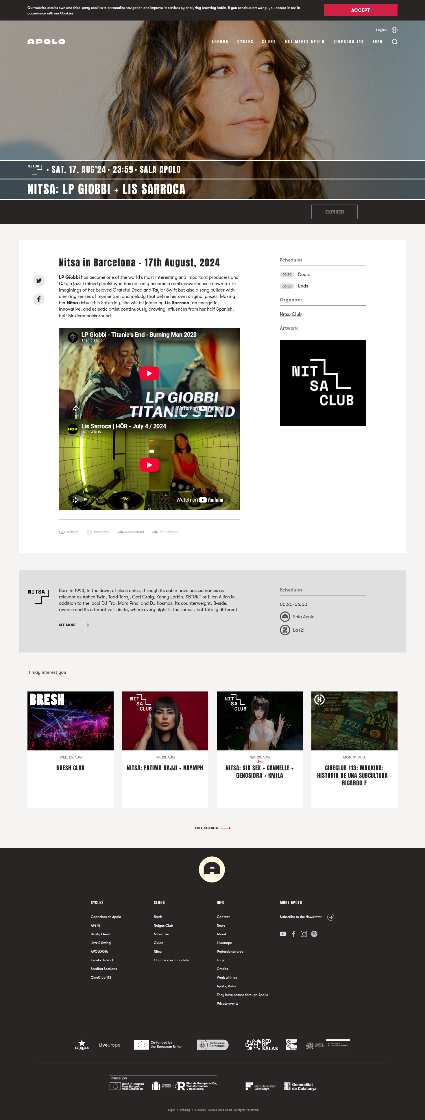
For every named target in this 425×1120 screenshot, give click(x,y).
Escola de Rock (102, 960)
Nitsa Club (291, 314)
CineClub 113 (349, 42)
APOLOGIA (99, 952)
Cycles (245, 42)
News (221, 926)
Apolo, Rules (226, 986)
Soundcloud (134, 532)
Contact (223, 917)
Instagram (102, 532)
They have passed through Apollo (242, 995)
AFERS (96, 926)
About (221, 934)
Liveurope (224, 943)
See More (68, 625)
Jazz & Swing (101, 943)
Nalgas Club (163, 926)
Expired (334, 212)
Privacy (185, 1109)
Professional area (230, 952)
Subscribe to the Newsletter (300, 917)
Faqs (220, 960)
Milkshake (161, 934)
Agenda (220, 42)
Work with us (227, 978)
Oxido (158, 943)
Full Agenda (207, 828)
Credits (222, 969)
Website (72, 532)
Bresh (158, 917)
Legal (171, 1109)
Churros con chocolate (171, 960)
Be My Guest (100, 934)
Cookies (66, 13)
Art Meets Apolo (305, 42)
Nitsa (158, 952)
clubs (269, 42)
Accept (360, 10)
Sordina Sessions (104, 969)
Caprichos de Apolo (106, 917)
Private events (227, 1004)
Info (378, 42)
